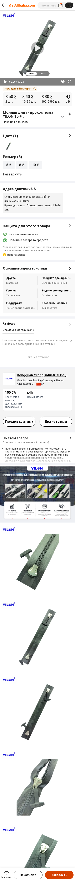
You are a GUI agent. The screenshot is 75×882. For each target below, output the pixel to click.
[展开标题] (62, 117)
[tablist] (37, 73)
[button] (20, 89)
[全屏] (69, 82)
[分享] (69, 114)
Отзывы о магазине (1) (18, 329)
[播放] (5, 82)
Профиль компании (19, 421)
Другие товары (56, 421)
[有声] (63, 82)
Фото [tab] (43, 74)
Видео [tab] (31, 74)
